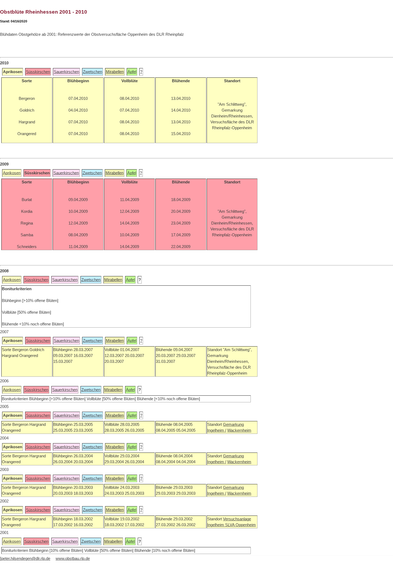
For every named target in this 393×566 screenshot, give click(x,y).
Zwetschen (92, 72)
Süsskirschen (38, 72)
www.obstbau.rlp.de (73, 558)
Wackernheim (239, 430)
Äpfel (132, 72)
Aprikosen (12, 173)
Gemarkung (233, 424)
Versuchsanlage (237, 519)
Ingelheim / (216, 430)
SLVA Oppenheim (240, 525)
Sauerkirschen (66, 72)
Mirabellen (115, 72)
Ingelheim (216, 525)
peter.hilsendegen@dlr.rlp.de (25, 558)
